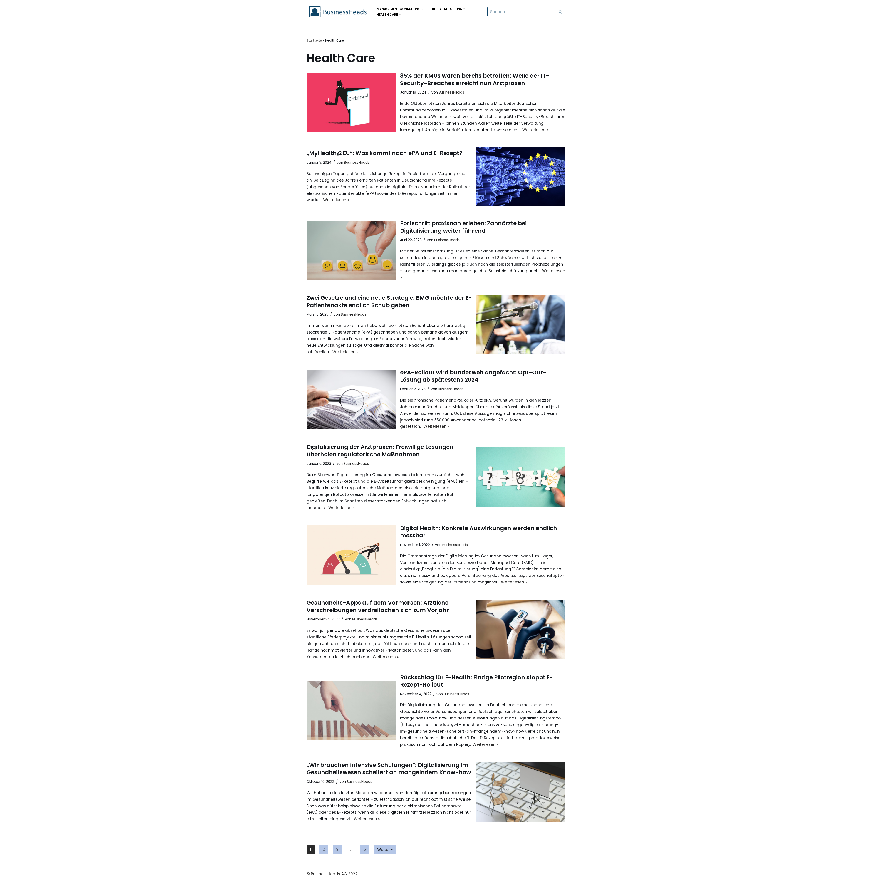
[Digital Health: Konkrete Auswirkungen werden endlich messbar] (351, 555)
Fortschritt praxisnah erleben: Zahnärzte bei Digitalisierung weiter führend (463, 227)
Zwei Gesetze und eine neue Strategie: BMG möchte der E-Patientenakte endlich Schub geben (389, 301)
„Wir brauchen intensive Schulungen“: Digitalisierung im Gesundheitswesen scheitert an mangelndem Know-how (389, 768)
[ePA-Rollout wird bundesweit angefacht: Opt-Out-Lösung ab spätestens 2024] (351, 399)
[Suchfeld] (560, 11)
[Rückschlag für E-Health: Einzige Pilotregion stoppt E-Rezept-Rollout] (351, 710)
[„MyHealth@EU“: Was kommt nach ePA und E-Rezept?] (520, 176)
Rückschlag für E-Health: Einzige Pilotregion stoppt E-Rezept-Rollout (476, 681)
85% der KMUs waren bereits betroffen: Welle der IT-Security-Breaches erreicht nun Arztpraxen (474, 79)
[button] (422, 9)
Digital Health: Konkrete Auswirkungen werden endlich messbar (478, 532)
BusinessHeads (451, 92)
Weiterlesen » (535, 130)
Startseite (314, 40)
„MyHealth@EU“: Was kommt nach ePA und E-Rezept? (384, 153)
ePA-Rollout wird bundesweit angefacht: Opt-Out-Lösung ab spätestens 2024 (473, 376)
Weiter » (385, 849)
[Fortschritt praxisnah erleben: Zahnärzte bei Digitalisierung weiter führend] (351, 250)
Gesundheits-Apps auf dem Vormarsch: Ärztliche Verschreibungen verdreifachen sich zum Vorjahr (378, 606)
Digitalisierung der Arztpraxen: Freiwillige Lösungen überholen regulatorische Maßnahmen (380, 450)
